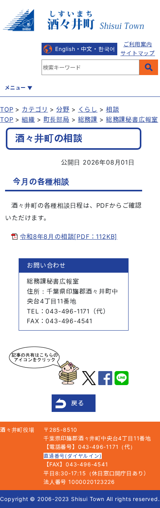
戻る (77, 403)
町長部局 (56, 119)
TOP (6, 109)
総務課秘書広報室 (132, 119)
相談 (112, 109)
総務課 (87, 119)
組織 (28, 119)
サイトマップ (137, 53)
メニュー (15, 87)
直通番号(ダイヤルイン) (72, 456)
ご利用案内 (137, 44)
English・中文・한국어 (85, 49)
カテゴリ (35, 109)
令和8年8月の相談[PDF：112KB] (68, 236)
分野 (63, 109)
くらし (87, 109)
